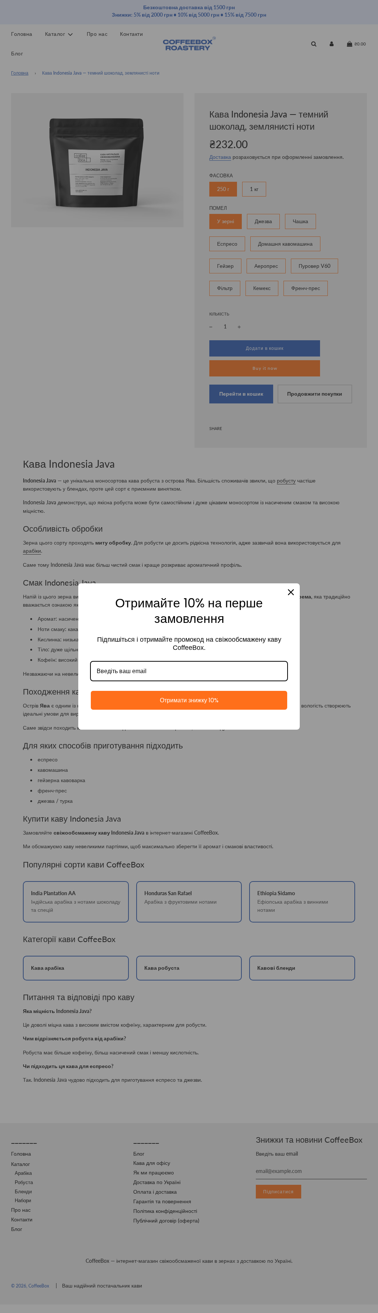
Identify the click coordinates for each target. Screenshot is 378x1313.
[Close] (291, 592)
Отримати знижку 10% (189, 700)
